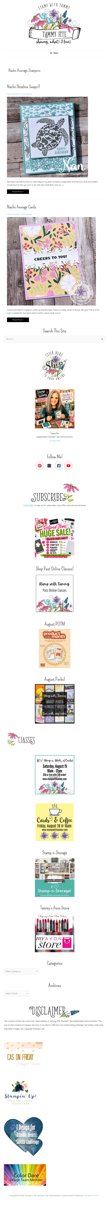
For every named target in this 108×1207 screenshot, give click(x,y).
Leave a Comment (13, 94)
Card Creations (26, 94)
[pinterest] (40, 466)
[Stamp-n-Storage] (54, 877)
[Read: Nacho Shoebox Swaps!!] (49, 137)
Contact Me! (54, 440)
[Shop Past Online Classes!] (54, 593)
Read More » (18, 192)
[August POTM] (54, 648)
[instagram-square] (49, 466)
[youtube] (69, 466)
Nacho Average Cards (21, 207)
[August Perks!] (54, 703)
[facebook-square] (59, 466)
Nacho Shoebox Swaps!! (23, 86)
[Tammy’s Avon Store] (54, 932)
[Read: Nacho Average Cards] (53, 261)
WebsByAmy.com (91, 1195)
